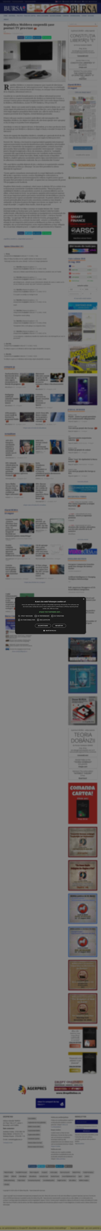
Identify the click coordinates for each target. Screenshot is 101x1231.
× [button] (83, 599)
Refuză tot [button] (59, 626)
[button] (50, 612)
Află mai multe (54, 608)
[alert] (50, 615)
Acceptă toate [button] (43, 626)
